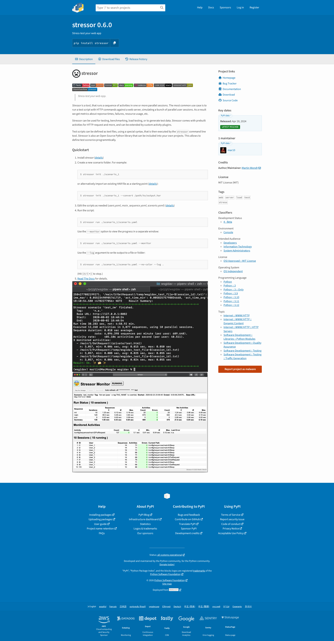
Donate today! (167, 564)
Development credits (187, 533)
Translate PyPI (187, 524)
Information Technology (238, 247)
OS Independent (233, 271)
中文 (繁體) (203, 606)
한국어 (248, 606)
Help (199, 7)
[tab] (83, 59)
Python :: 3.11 (231, 301)
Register (254, 7)
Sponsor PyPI (189, 528)
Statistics (145, 524)
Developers (230, 243)
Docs (211, 7)
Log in (240, 7)
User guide (100, 524)
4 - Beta (228, 222)
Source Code (230, 100)
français (113, 606)
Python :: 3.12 (231, 305)
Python (228, 282)
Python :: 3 (230, 286)
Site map (167, 584)
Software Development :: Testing (242, 351)
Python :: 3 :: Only (234, 290)
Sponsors (225, 7)
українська (154, 606)
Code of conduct (230, 524)
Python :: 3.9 (231, 293)
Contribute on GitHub (187, 519)
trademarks (199, 571)
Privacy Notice (231, 528)
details (99, 158)
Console (228, 232)
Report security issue (232, 519)
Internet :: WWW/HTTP (237, 315)
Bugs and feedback (189, 515)
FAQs (102, 533)
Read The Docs (86, 279)
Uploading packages (100, 519)
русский (216, 606)
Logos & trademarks (145, 528)
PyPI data (225, 115)
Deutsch (177, 606)
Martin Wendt (250, 168)
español (102, 606)
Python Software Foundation (165, 574)
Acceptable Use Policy (230, 533)
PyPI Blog (143, 515)
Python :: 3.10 (231, 297)
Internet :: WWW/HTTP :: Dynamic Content (238, 321)
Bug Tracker (230, 83)
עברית (226, 606)
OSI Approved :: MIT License (240, 261)
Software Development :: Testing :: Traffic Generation (242, 356)
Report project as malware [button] (240, 369)
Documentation (232, 89)
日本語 (123, 606)
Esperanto (237, 606)
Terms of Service (230, 515)
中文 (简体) (189, 606)
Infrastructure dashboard (144, 519)
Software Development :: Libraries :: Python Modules (239, 337)
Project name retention (100, 528)
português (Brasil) (138, 606)
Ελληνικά (166, 606)
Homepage (229, 78)
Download (229, 95)
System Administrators (237, 251)
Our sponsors (145, 533)
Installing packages (100, 515)
